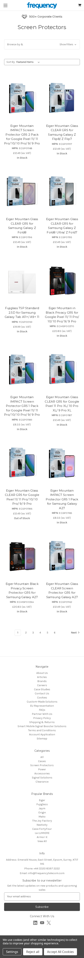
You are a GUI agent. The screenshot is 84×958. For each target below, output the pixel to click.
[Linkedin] (35, 923)
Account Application (42, 734)
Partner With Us (42, 714)
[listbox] (29, 62)
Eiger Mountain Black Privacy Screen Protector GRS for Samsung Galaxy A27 (22, 590)
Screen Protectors (42, 765)
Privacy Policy (42, 718)
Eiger (42, 800)
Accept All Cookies (60, 952)
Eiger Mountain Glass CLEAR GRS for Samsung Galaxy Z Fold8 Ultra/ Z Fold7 (62, 225)
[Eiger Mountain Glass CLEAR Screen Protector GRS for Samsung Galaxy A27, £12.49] (62, 556)
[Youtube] (42, 923)
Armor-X (42, 837)
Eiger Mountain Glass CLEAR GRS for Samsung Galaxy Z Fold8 (22, 225)
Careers (42, 685)
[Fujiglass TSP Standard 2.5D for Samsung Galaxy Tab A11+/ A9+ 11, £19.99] (22, 280)
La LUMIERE (42, 833)
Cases (42, 761)
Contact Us (42, 693)
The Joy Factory (42, 820)
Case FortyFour (42, 829)
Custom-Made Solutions (42, 701)
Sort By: (10, 61)
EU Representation (42, 705)
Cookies (42, 697)
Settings (12, 952)
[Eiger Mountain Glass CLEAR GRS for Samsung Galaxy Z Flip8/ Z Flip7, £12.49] (62, 98)
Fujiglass (42, 804)
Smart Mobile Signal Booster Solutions (42, 726)
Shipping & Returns (42, 722)
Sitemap (42, 738)
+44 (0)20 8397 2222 (42, 868)
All (42, 757)
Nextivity (42, 824)
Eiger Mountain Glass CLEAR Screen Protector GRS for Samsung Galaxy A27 (62, 590)
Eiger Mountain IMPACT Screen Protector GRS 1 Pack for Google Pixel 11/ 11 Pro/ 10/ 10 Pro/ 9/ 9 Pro (22, 405)
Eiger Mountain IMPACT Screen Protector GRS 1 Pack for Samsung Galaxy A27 (62, 499)
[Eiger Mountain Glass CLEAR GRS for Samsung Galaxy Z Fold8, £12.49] (22, 191)
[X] (49, 923)
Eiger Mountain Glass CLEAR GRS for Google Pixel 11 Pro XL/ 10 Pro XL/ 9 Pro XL (62, 403)
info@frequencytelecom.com (42, 873)
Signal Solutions (42, 777)
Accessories (42, 773)
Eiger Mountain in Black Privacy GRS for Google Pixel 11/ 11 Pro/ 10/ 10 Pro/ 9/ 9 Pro (62, 314)
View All (42, 841)
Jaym (42, 808)
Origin (42, 812)
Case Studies (42, 689)
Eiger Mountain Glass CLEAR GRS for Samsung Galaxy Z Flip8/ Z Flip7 (62, 132)
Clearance (42, 781)
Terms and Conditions (42, 730)
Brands (42, 681)
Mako (42, 816)
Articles (42, 677)
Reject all (32, 952)
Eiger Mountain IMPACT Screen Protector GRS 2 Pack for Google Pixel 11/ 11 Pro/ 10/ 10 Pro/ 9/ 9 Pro (22, 134)
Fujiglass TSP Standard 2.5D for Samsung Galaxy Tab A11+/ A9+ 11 (22, 312)
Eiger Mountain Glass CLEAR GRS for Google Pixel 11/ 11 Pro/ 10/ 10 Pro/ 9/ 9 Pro (22, 497)
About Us (42, 673)
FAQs (42, 710)
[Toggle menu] (5, 5)
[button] (42, 44)
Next (74, 632)
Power (42, 769)
